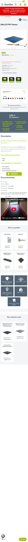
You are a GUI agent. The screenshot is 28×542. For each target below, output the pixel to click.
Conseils (10, 1)
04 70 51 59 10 (6, 1)
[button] (11, 48)
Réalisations (15, 1)
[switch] (3, 539)
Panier (25, 4)
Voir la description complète (10, 72)
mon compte (20, 4)
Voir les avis (12, 55)
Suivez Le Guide (8, 196)
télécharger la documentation (14, 174)
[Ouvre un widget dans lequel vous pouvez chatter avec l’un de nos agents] (23, 539)
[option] (3, 98)
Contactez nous (19, 1)
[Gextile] (8, 4)
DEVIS (24, 1)
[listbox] (14, 99)
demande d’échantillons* (15, 105)
